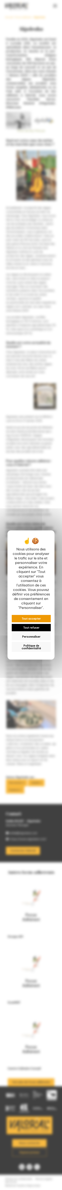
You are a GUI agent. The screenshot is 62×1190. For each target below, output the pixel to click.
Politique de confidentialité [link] (31, 647)
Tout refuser (31, 627)
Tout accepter (31, 618)
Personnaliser (31, 636)
